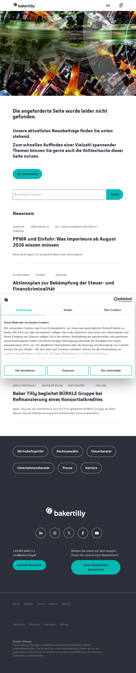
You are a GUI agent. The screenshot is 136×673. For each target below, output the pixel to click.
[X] (69, 533)
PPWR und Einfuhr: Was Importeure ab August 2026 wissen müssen (64, 242)
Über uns (53, 603)
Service (16, 603)
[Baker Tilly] (24, 5)
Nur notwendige (111, 370)
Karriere (91, 468)
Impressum (50, 624)
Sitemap (64, 624)
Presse (67, 468)
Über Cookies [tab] (112, 309)
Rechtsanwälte (67, 451)
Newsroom (23, 213)
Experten (28, 603)
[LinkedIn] (40, 533)
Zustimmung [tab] (24, 309)
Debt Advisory (76, 385)
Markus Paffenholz (24, 385)
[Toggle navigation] (119, 5)
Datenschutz (19, 624)
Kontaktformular (29, 565)
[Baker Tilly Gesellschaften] (65, 512)
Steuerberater (101, 451)
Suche (114, 194)
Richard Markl (21, 275)
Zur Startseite (27, 174)
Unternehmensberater (33, 468)
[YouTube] (97, 533)
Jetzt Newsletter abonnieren (95, 567)
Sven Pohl (19, 226)
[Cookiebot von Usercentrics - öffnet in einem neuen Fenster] (116, 299)
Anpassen (68, 370)
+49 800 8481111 (24, 551)
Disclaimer (35, 624)
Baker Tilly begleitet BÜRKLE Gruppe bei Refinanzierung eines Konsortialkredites (58, 396)
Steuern (40, 275)
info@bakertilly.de (24, 555)
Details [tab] (68, 309)
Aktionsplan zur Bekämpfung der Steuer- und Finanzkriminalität (63, 286)
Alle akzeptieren (25, 370)
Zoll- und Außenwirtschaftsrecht (75, 226)
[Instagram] (55, 533)
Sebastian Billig (39, 226)
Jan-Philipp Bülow (52, 385)
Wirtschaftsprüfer (30, 451)
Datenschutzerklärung (18, 357)
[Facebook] (83, 533)
